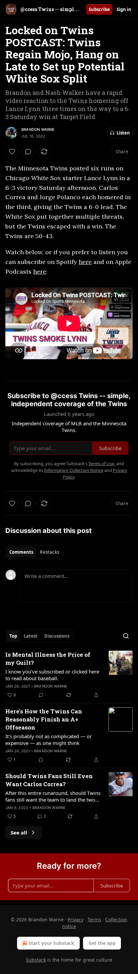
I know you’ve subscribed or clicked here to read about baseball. (52, 675)
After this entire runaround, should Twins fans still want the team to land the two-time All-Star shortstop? (52, 796)
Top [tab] (13, 636)
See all (19, 832)
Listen (123, 133)
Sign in (124, 9)
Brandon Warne (38, 129)
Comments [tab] (21, 552)
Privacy (75, 919)
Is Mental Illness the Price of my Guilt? (47, 658)
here (85, 262)
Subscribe (99, 9)
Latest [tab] (31, 636)
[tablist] (34, 552)
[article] (69, 675)
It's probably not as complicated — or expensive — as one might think (48, 739)
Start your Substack (51, 943)
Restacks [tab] (49, 552)
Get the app (102, 943)
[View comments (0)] (28, 151)
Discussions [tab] (56, 636)
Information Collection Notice (73, 470)
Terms (94, 919)
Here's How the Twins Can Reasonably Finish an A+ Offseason (43, 719)
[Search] (126, 636)
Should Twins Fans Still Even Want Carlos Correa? (49, 780)
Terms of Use (101, 464)
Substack (36, 960)
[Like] (12, 151)
